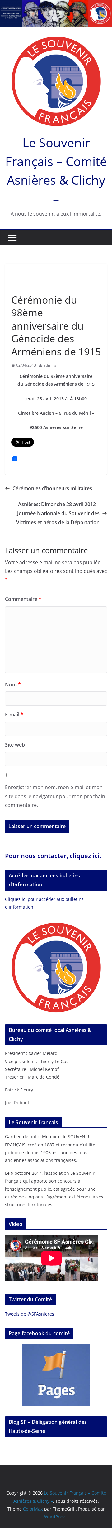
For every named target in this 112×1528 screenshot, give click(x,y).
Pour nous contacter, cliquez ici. (53, 856)
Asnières (21, 274)
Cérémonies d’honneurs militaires (52, 488)
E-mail (14, 714)
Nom (13, 684)
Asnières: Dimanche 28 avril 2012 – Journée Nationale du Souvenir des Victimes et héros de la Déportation (58, 513)
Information (24, 285)
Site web (15, 744)
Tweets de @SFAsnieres (29, 1314)
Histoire (71, 274)
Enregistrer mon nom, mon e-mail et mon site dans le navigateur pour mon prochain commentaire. (55, 796)
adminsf (51, 365)
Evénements (46, 274)
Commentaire (23, 599)
